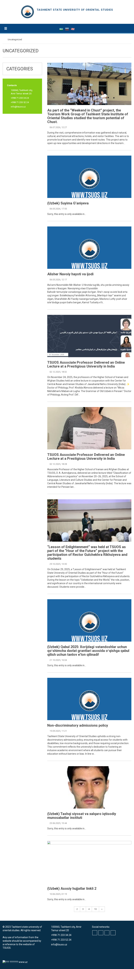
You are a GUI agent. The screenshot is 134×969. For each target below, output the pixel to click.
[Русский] (67, 29)
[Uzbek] (61, 29)
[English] (73, 29)
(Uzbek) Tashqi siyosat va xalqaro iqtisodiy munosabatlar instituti (81, 816)
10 (95, 909)
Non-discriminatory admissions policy (77, 725)
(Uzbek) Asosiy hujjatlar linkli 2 (71, 888)
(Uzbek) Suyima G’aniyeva (68, 203)
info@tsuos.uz (18, 106)
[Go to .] (4, 39)
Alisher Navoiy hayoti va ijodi (70, 274)
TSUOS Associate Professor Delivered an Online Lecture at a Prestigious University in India (86, 364)
